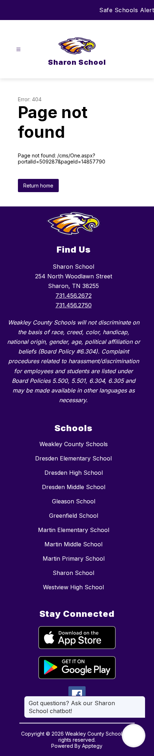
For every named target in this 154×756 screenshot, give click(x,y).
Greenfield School (73, 515)
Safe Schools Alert (126, 10)
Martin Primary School (74, 558)
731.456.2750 (74, 305)
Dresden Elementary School (73, 458)
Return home (38, 185)
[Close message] (140, 699)
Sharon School (73, 572)
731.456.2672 (74, 295)
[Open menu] (18, 49)
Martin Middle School (73, 544)
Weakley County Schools (73, 444)
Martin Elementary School (73, 529)
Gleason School (73, 501)
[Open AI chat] (134, 736)
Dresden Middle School (73, 487)
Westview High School (73, 587)
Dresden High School (73, 472)
